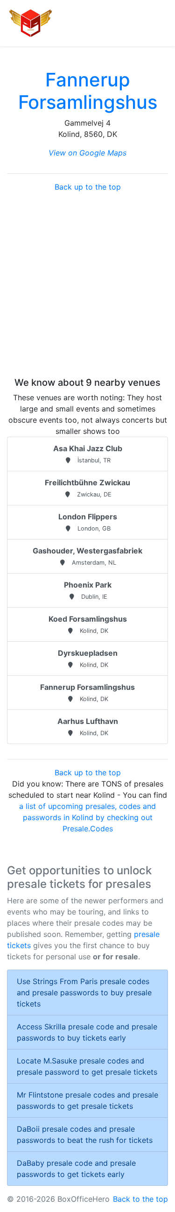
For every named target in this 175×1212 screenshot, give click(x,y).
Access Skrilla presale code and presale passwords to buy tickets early (87, 1032)
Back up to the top (88, 186)
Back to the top (140, 1199)
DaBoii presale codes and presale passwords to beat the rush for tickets (85, 1134)
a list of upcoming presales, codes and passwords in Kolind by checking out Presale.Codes (87, 817)
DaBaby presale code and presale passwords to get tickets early (76, 1168)
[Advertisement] (87, 284)
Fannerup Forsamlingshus (87, 90)
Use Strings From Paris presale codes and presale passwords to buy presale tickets (84, 992)
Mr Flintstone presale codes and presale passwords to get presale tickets (87, 1100)
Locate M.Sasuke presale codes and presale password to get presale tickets (87, 1066)
